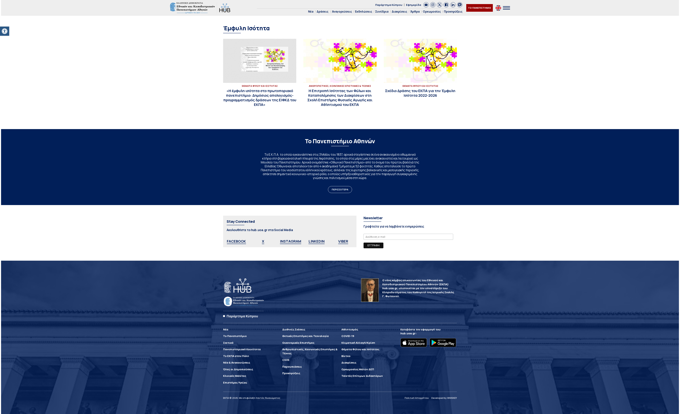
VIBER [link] (343, 241)
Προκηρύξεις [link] (453, 11)
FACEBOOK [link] (236, 241)
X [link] (263, 241)
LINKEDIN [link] (316, 241)
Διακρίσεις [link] (399, 11)
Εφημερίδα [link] (413, 5)
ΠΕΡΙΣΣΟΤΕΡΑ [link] (340, 189)
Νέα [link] (310, 11)
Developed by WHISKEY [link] (444, 397)
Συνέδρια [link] (382, 11)
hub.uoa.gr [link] (408, 333)
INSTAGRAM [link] (290, 241)
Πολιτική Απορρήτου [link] (417, 397)
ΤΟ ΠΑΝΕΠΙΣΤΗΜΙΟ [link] (479, 7)
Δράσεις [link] (322, 11)
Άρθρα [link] (415, 11)
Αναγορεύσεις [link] (342, 11)
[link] (4, 31)
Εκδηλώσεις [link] (363, 11)
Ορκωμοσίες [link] (432, 11)
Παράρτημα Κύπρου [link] (388, 5)
